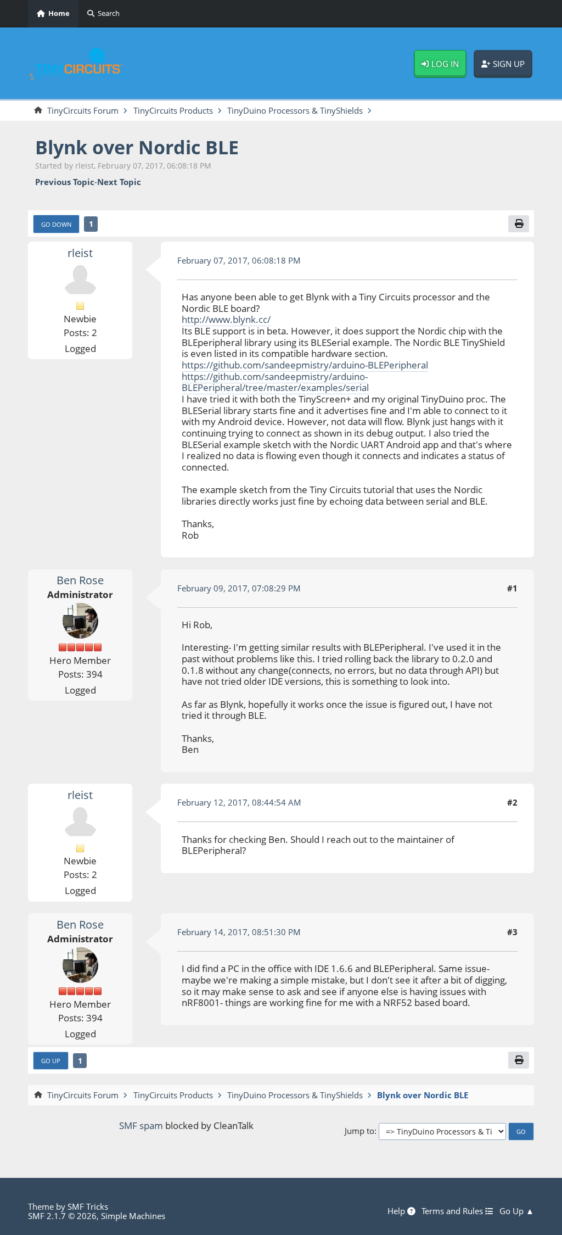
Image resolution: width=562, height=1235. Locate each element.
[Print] (518, 223)
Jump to (359, 1131)
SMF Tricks (88, 1206)
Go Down (56, 224)
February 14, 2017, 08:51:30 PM (239, 932)
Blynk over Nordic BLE (137, 147)
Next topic (119, 182)
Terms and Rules (453, 1211)
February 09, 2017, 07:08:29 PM (239, 588)
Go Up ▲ (516, 1211)
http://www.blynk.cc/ (226, 319)
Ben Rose (80, 580)
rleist (80, 252)
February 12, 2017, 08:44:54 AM (239, 802)
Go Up (50, 1061)
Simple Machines (133, 1215)
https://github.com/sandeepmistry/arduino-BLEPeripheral (305, 365)
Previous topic (64, 182)
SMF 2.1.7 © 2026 (62, 1215)
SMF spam (141, 1125)
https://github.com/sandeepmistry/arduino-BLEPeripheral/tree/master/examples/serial (275, 382)
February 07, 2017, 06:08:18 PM (239, 260)
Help (397, 1211)
